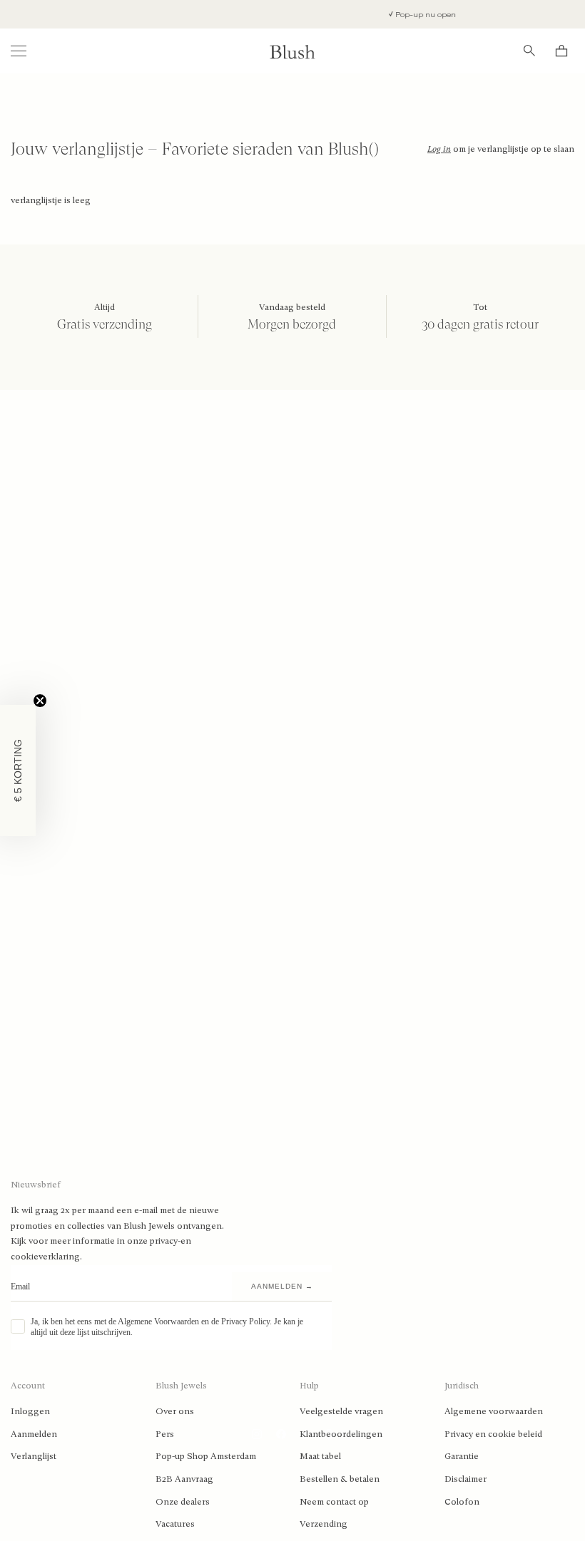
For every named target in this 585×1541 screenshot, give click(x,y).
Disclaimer (465, 1479)
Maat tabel (320, 1456)
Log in (439, 149)
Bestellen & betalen (340, 1479)
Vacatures (175, 1524)
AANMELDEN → (282, 1286)
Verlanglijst (33, 1456)
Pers (165, 1434)
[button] (18, 770)
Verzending (323, 1524)
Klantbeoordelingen (341, 1434)
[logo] (292, 51)
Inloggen (30, 1411)
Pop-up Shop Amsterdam (206, 1456)
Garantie (461, 1456)
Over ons (175, 1411)
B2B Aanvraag (184, 1479)
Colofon (461, 1502)
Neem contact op (334, 1502)
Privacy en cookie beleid (493, 1434)
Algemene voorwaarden (493, 1411)
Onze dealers (183, 1502)
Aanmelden (34, 1434)
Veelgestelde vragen (341, 1411)
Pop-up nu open (410, 14)
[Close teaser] (40, 701)
